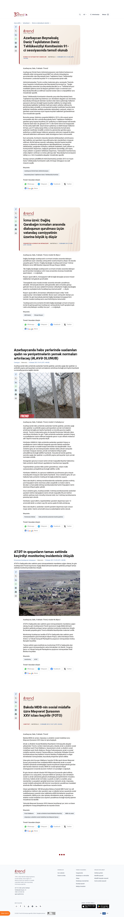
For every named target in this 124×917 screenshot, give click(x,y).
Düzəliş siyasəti (80, 883)
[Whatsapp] (16, 906)
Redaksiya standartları (82, 881)
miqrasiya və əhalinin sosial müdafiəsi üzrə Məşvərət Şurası (41, 817)
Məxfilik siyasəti (98, 875)
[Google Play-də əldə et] (103, 906)
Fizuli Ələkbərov (29, 813)
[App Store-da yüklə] (89, 906)
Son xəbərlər (61, 873)
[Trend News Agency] (20, 871)
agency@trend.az (19, 894)
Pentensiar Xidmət (29, 517)
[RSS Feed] (40, 906)
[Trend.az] (20, 15)
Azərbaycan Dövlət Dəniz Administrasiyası (36, 171)
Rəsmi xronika (61, 875)
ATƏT (35, 659)
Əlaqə (77, 878)
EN (100, 913)
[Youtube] (28, 906)
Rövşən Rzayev (38, 315)
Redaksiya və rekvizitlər (82, 875)
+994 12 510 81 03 (19, 892)
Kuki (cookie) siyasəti (100, 881)
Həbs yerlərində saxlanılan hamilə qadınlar (51, 517)
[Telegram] (32, 906)
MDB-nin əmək (69, 813)
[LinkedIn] (36, 906)
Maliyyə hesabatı (80, 886)
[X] (24, 906)
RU (107, 913)
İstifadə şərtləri (98, 873)
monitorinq (27, 659)
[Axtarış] (80, 14)
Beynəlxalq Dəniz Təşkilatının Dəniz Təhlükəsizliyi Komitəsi (41, 174)
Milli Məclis (27, 315)
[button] (16, 27)
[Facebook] (20, 906)
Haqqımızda (79, 873)
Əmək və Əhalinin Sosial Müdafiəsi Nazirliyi (49, 813)
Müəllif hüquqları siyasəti (101, 878)
